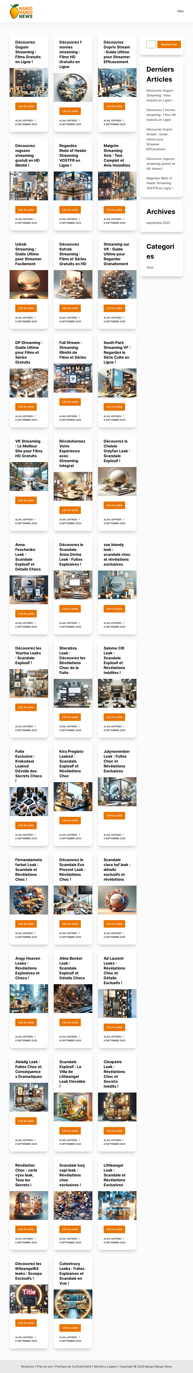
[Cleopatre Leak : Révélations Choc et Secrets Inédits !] (117, 1107)
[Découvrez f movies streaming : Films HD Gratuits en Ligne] (73, 87)
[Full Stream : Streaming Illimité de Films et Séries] (73, 378)
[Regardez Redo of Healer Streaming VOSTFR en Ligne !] (73, 186)
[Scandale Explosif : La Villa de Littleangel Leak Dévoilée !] (73, 1107)
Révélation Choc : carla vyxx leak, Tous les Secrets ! (26, 1175)
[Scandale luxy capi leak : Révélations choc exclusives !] (73, 1205)
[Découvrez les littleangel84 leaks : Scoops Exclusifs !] (29, 1299)
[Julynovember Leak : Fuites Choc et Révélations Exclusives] (117, 791)
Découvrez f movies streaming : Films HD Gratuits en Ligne (161, 115)
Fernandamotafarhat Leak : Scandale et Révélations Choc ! (28, 870)
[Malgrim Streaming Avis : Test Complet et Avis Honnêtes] (117, 186)
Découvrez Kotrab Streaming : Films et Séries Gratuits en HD (72, 254)
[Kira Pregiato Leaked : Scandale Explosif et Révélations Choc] (73, 796)
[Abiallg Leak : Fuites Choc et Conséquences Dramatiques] (29, 1097)
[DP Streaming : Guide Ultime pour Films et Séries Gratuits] (29, 382)
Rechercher (169, 44)
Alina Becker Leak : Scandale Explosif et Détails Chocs (72, 968)
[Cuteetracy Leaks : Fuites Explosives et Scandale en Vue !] (73, 1304)
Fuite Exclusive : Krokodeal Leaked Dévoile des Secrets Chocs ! (28, 766)
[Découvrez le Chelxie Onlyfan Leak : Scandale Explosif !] (117, 481)
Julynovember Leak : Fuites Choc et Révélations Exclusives (117, 761)
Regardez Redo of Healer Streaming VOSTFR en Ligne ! (73, 155)
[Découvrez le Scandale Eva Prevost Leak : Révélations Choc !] (73, 900)
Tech (180, 11)
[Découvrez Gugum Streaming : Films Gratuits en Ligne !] (29, 82)
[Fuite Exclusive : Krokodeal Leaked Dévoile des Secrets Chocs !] (29, 801)
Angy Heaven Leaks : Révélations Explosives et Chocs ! (27, 968)
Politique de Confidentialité (73, 1366)
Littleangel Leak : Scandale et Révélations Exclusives (115, 1175)
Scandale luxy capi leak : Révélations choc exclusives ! (72, 1175)
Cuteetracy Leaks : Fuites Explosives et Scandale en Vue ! (71, 1273)
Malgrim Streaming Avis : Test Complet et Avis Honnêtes (117, 155)
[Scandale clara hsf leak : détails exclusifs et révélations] (117, 900)
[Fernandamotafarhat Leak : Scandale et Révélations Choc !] (29, 900)
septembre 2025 (158, 223)
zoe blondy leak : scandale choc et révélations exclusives (117, 554)
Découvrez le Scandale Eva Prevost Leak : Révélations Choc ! (72, 870)
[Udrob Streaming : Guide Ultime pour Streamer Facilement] (29, 284)
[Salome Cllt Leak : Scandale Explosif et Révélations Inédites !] (117, 693)
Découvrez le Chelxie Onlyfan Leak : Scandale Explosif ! (117, 451)
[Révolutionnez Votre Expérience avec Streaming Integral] (73, 486)
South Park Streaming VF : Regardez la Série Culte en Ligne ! (117, 352)
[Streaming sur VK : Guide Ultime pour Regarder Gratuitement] (117, 284)
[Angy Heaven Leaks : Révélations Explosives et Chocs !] (29, 998)
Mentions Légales (105, 1366)
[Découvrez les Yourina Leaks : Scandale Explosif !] (29, 683)
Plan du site (45, 1366)
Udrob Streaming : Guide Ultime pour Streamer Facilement (28, 254)
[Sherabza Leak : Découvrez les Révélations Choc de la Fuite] (73, 693)
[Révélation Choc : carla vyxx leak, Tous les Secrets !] (29, 1205)
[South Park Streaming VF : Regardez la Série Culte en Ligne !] (117, 382)
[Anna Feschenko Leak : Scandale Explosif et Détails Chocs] (29, 589)
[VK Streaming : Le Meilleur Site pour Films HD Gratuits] (29, 476)
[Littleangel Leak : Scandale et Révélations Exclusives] (117, 1205)
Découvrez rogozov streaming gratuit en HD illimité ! (27, 155)
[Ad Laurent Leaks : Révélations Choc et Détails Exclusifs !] (117, 1003)
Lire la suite (27, 107)
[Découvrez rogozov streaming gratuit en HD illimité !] (29, 186)
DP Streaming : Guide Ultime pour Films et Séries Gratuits (28, 352)
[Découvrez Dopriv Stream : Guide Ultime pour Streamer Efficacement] (117, 82)
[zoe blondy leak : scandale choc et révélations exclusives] (117, 584)
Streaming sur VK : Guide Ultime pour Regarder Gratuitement (116, 254)
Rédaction (27, 1366)
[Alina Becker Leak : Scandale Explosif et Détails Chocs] (73, 998)
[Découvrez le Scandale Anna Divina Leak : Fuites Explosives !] (73, 584)
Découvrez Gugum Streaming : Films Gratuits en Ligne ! (28, 52)
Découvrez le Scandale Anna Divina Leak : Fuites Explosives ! (71, 554)
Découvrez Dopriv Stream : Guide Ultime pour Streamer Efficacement (117, 52)
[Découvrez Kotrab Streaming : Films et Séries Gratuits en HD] (73, 284)
